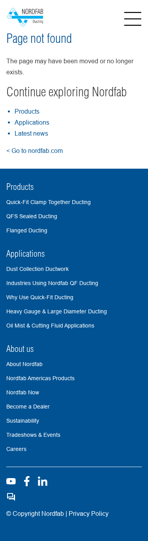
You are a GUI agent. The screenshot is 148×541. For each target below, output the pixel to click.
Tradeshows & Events (33, 435)
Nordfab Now (22, 392)
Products (27, 111)
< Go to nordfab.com (34, 150)
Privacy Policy (88, 513)
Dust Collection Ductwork (37, 269)
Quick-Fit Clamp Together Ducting (48, 202)
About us (20, 348)
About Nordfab (24, 364)
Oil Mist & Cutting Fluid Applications (50, 325)
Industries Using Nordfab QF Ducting (52, 283)
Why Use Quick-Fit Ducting (39, 297)
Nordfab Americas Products (40, 378)
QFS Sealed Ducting (31, 216)
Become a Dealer (28, 406)
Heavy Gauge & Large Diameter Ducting (56, 311)
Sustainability (22, 421)
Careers (16, 449)
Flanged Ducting (26, 230)
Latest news (31, 133)
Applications (32, 122)
